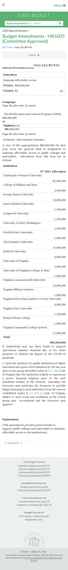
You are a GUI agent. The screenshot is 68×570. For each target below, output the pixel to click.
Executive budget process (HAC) (33, 469)
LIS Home (24, 551)
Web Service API (41, 516)
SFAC (44, 501)
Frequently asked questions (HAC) (33, 490)
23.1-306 (53, 370)
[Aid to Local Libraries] (6, 443)
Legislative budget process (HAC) (32, 465)
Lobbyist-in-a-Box (38, 551)
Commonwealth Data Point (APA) (32, 472)
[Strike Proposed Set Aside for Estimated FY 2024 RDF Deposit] (21, 443)
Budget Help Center (34, 519)
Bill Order (7, 47)
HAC (39, 501)
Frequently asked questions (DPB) (33, 475)
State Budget (34, 15)
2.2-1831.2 (35, 393)
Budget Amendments (18, 23)
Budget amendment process (33, 487)
